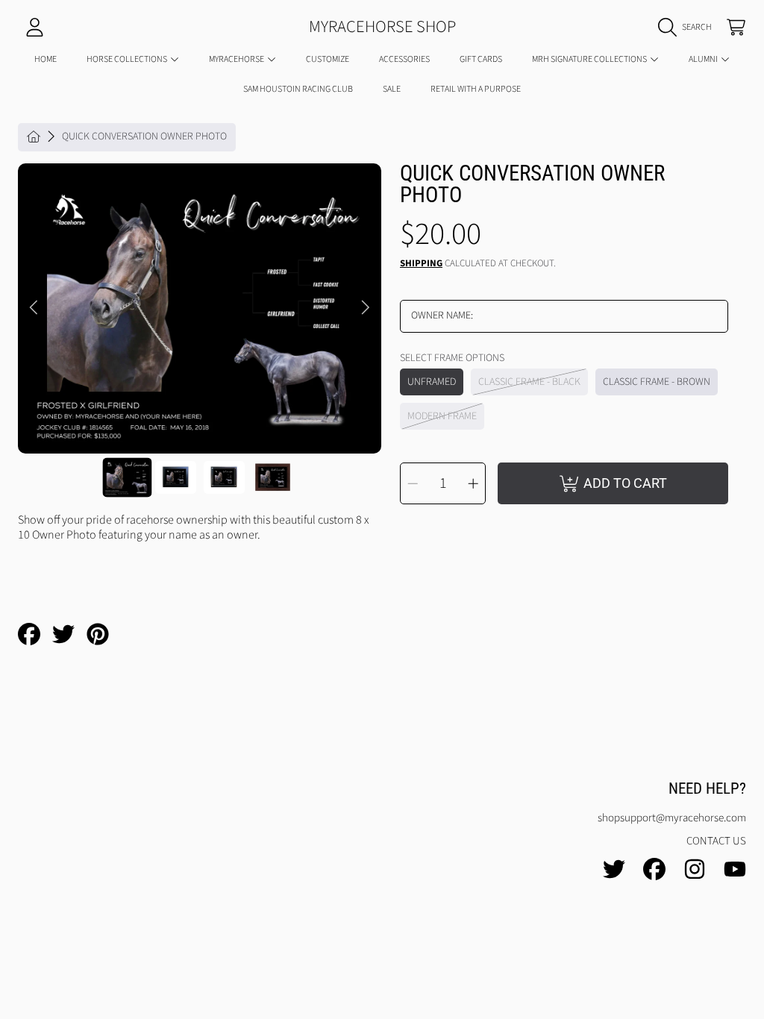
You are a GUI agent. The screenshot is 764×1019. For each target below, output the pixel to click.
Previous (33, 308)
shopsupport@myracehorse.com (672, 818)
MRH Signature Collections (590, 59)
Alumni (704, 59)
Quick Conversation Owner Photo (144, 137)
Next (365, 308)
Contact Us (716, 841)
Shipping (421, 263)
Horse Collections (128, 59)
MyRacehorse (237, 59)
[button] (688, 27)
